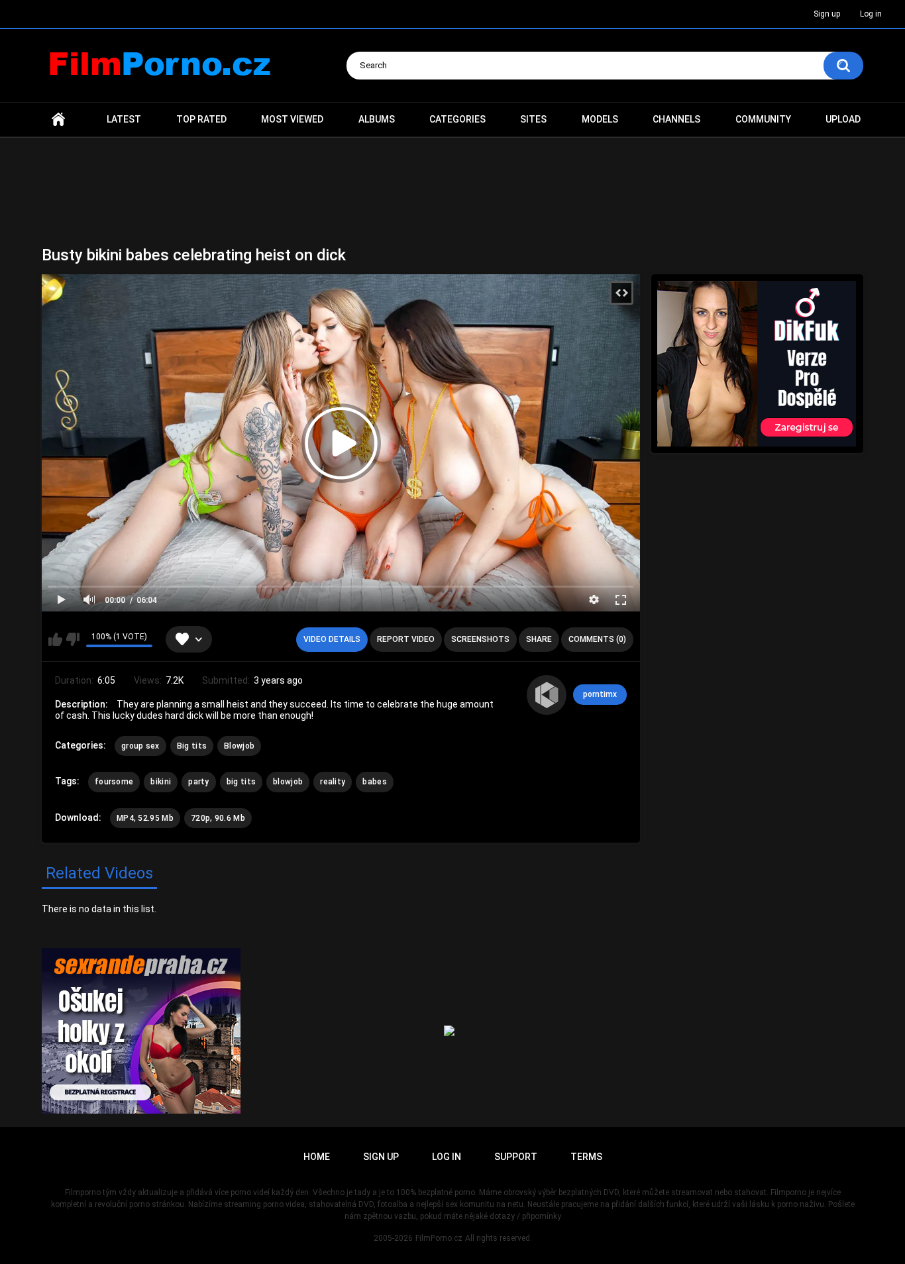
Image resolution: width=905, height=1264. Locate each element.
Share (539, 639)
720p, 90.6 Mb (218, 818)
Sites (533, 119)
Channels (676, 119)
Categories (457, 119)
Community (763, 119)
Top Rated (201, 119)
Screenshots (480, 639)
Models (600, 119)
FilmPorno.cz (438, 1238)
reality (332, 781)
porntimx (600, 694)
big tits (241, 781)
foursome (114, 781)
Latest (124, 119)
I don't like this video (73, 639)
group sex (140, 746)
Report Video (406, 639)
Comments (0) (597, 639)
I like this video (55, 639)
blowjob (288, 781)
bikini (160, 781)
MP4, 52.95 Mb (145, 818)
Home (58, 119)
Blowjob (239, 746)
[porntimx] (546, 695)
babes (374, 781)
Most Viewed (292, 119)
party (198, 781)
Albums (376, 119)
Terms (586, 1156)
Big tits (192, 746)
